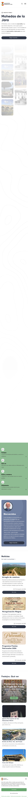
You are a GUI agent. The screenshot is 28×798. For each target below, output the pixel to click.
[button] (26, 779)
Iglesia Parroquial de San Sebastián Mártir (10, 718)
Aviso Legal (24, 796)
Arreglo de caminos (11, 577)
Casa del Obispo (7, 762)
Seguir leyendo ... (14, 37)
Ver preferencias (14, 793)
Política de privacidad (16, 796)
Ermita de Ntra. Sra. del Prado (12, 741)
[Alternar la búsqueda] (22, 4)
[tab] (13, 700)
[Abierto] (25, 3)
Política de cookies (5, 796)
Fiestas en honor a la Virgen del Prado (14, 684)
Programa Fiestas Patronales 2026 (10, 647)
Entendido (14, 789)
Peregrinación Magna (11, 612)
